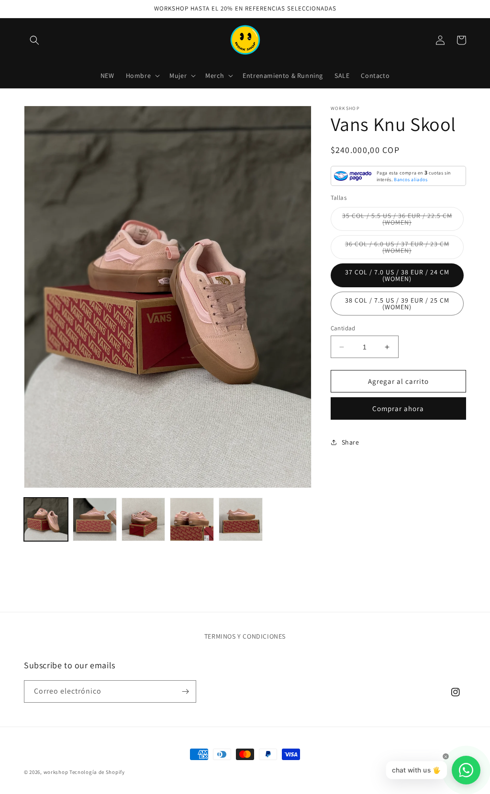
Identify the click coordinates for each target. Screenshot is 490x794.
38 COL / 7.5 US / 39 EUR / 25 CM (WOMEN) (397, 303)
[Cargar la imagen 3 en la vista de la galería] (144, 520)
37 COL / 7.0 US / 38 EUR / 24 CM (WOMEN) (397, 275)
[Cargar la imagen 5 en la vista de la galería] (241, 520)
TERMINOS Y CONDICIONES (245, 636)
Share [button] (350, 442)
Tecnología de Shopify (97, 772)
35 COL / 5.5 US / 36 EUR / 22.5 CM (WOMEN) (397, 221)
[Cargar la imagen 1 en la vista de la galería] (46, 520)
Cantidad (343, 328)
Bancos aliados (410, 179)
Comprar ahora (398, 408)
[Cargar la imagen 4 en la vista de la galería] (192, 520)
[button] (34, 40)
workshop (56, 772)
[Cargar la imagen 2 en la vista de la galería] (95, 520)
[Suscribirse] (185, 691)
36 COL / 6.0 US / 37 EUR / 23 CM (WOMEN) (397, 249)
